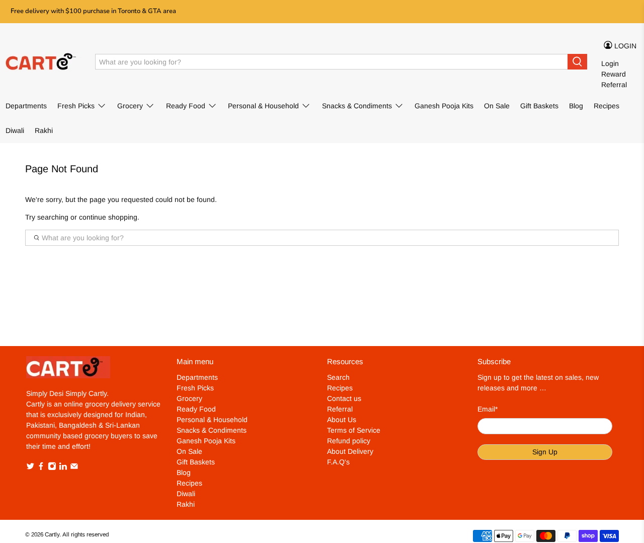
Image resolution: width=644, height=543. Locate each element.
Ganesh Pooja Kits (444, 106)
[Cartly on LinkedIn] (63, 468)
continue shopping (108, 217)
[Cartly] (43, 62)
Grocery (130, 106)
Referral (614, 85)
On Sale (497, 106)
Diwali (15, 130)
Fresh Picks (76, 106)
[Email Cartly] (74, 468)
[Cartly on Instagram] (52, 468)
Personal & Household (263, 106)
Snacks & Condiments (357, 106)
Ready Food (185, 106)
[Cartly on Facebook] (41, 468)
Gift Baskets (539, 106)
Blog (576, 106)
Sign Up (544, 452)
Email (487, 409)
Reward (613, 74)
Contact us (344, 398)
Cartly (52, 534)
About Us (341, 420)
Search (338, 377)
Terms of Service (353, 430)
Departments (26, 106)
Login (610, 63)
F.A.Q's (338, 462)
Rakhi (44, 130)
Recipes (606, 106)
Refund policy (348, 441)
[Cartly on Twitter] (30, 468)
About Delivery (350, 451)
